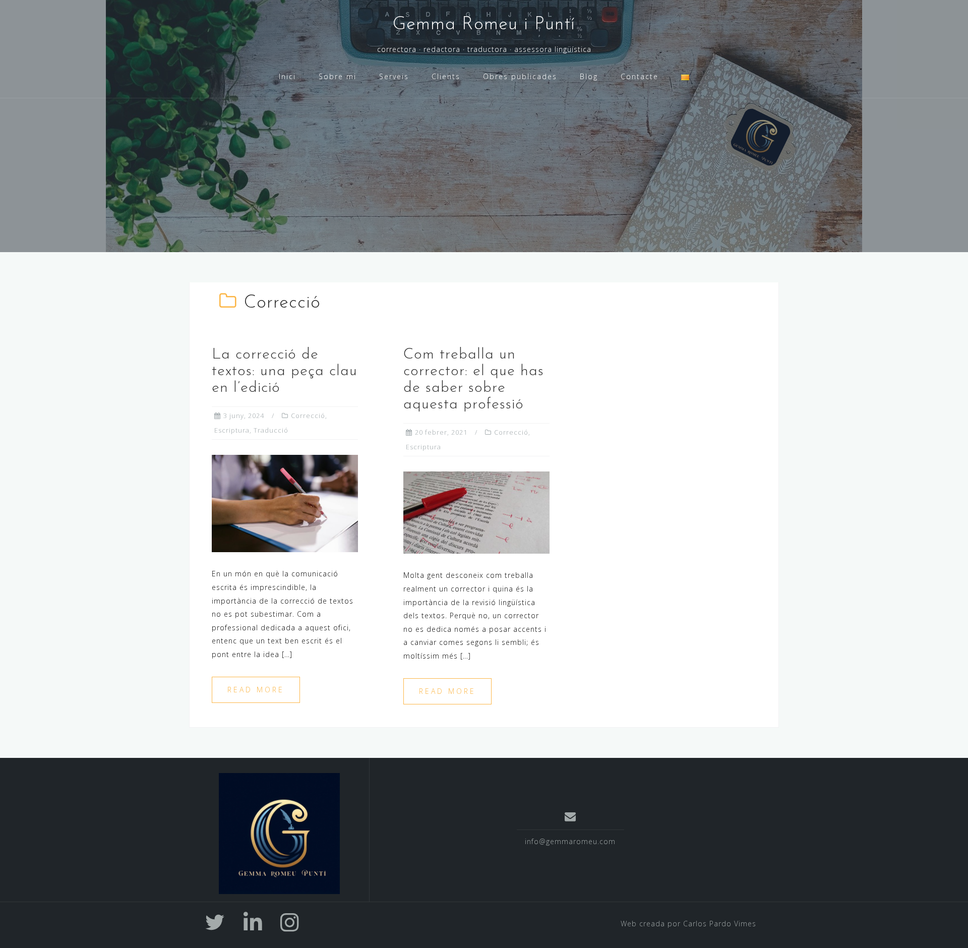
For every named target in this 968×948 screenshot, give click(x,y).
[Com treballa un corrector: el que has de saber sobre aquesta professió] (476, 511)
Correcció (308, 415)
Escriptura (232, 430)
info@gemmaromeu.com (570, 841)
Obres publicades (520, 76)
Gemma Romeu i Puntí (484, 25)
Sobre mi (337, 76)
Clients (446, 76)
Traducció (271, 430)
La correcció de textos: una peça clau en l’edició (284, 371)
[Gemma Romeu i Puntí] (279, 833)
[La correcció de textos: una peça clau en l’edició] (285, 502)
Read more (255, 689)
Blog (589, 76)
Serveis (394, 76)
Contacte (639, 76)
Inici (287, 76)
